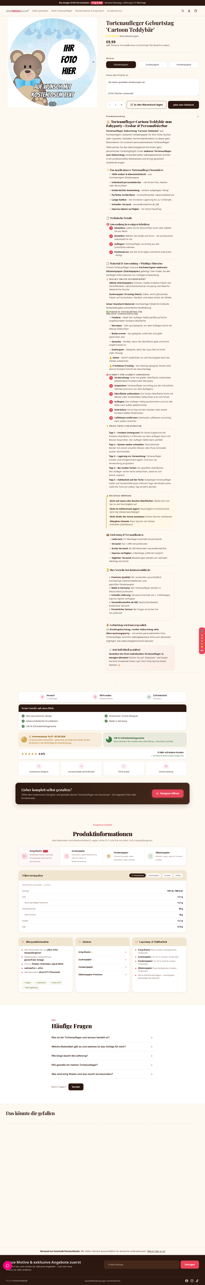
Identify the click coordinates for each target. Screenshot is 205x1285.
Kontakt (76, 1087)
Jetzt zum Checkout (183, 104)
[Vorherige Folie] (11, 62)
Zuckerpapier (85, 959)
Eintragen (190, 1264)
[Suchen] (182, 10)
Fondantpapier (85, 967)
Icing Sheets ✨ (85, 952)
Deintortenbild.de (20, 1280)
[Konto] (189, 10)
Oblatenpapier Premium (90, 974)
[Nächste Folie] (94, 62)
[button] (60, 1257)
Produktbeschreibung (115, 116)
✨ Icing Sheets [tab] (137, 875)
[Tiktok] (197, 1281)
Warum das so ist (156, 1251)
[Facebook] (186, 1281)
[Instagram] (192, 1281)
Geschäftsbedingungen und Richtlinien (102, 1281)
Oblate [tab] (178, 875)
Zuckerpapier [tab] (154, 875)
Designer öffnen (169, 793)
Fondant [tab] (167, 875)
